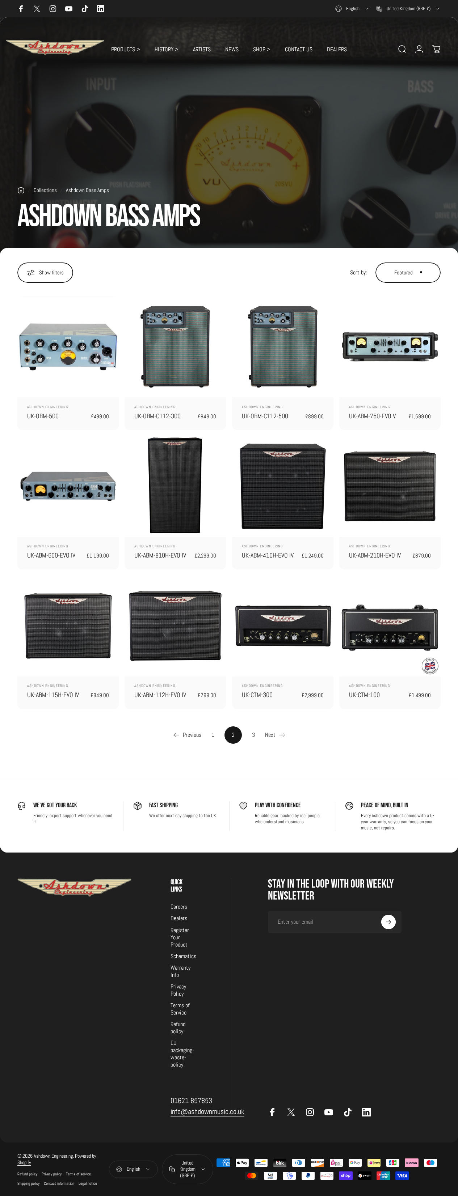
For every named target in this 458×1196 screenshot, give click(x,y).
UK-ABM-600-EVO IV (51, 555)
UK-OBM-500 (43, 416)
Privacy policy (52, 1173)
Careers (179, 906)
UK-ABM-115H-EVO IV (53, 695)
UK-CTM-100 (364, 695)
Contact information (59, 1183)
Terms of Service (180, 1009)
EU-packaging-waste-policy (182, 1053)
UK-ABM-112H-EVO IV (160, 695)
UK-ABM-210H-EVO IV (375, 555)
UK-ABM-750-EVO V (372, 416)
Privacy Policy (178, 990)
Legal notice (88, 1183)
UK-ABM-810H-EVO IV (160, 555)
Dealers (179, 918)
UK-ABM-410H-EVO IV (268, 555)
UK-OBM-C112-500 (265, 416)
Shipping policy (28, 1183)
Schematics (183, 956)
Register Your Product (180, 937)
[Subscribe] (388, 922)
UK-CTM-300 (257, 695)
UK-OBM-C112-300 (157, 416)
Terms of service (78, 1173)
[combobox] (352, 8)
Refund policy (178, 1028)
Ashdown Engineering (47, 407)
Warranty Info (180, 971)
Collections (45, 190)
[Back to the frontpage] (21, 190)
